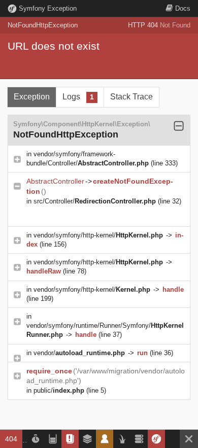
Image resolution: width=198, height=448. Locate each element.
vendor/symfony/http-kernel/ (98, 235)
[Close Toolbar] (189, 439)
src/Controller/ (95, 201)
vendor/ (79, 353)
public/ (59, 390)
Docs (182, 8)
